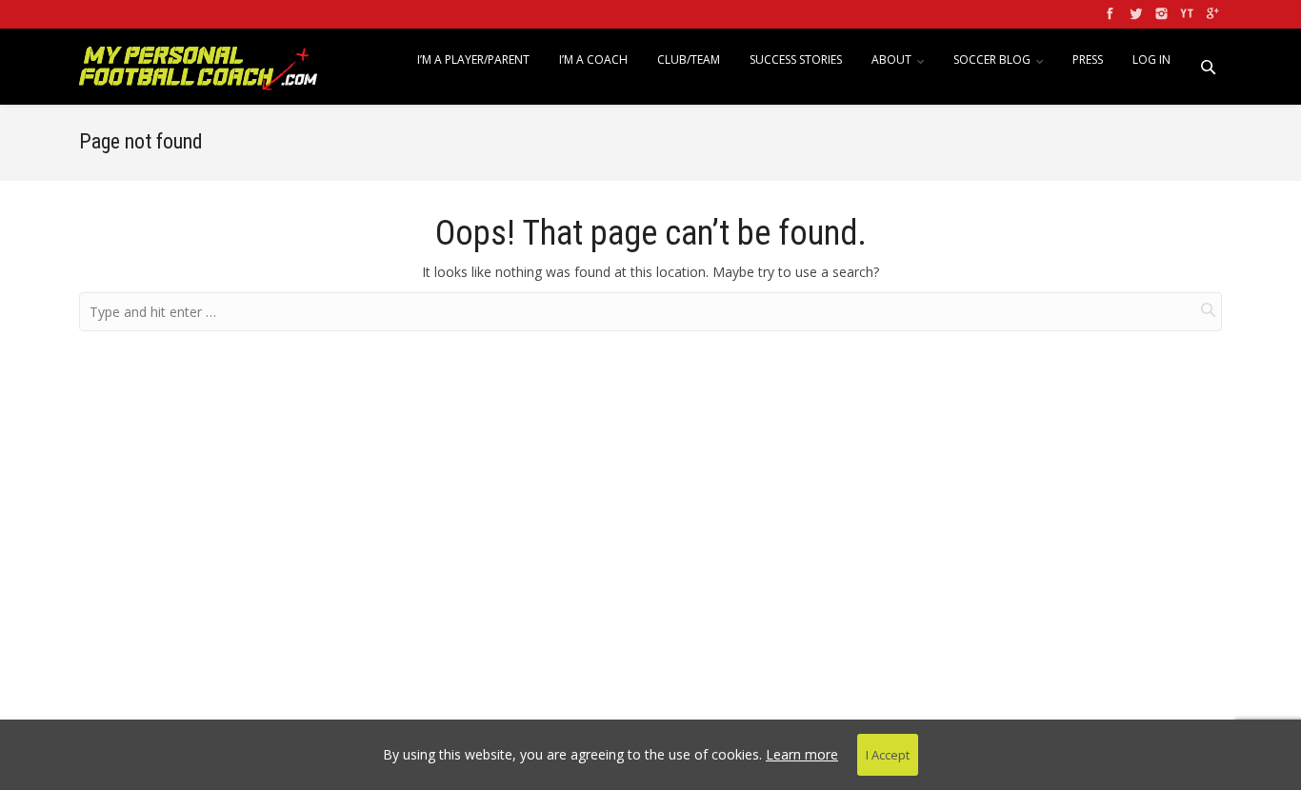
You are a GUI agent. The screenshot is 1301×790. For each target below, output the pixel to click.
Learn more (802, 754)
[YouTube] (1185, 14)
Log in (1151, 59)
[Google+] (1211, 14)
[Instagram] (1160, 14)
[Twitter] (1134, 14)
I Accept (888, 754)
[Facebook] (1108, 14)
